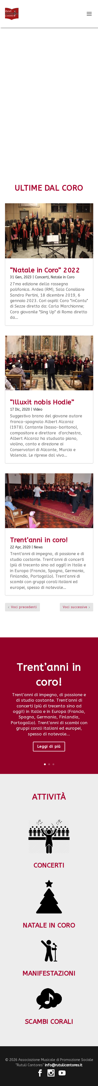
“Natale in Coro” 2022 (45, 270)
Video (37, 409)
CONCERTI (49, 865)
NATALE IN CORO (49, 925)
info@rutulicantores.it (63, 1065)
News (38, 547)
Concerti (42, 277)
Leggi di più (49, 746)
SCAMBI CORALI (49, 1021)
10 (68, 153)
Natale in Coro (63, 277)
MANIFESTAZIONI (49, 973)
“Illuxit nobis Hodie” (42, 402)
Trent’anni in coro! (39, 540)
